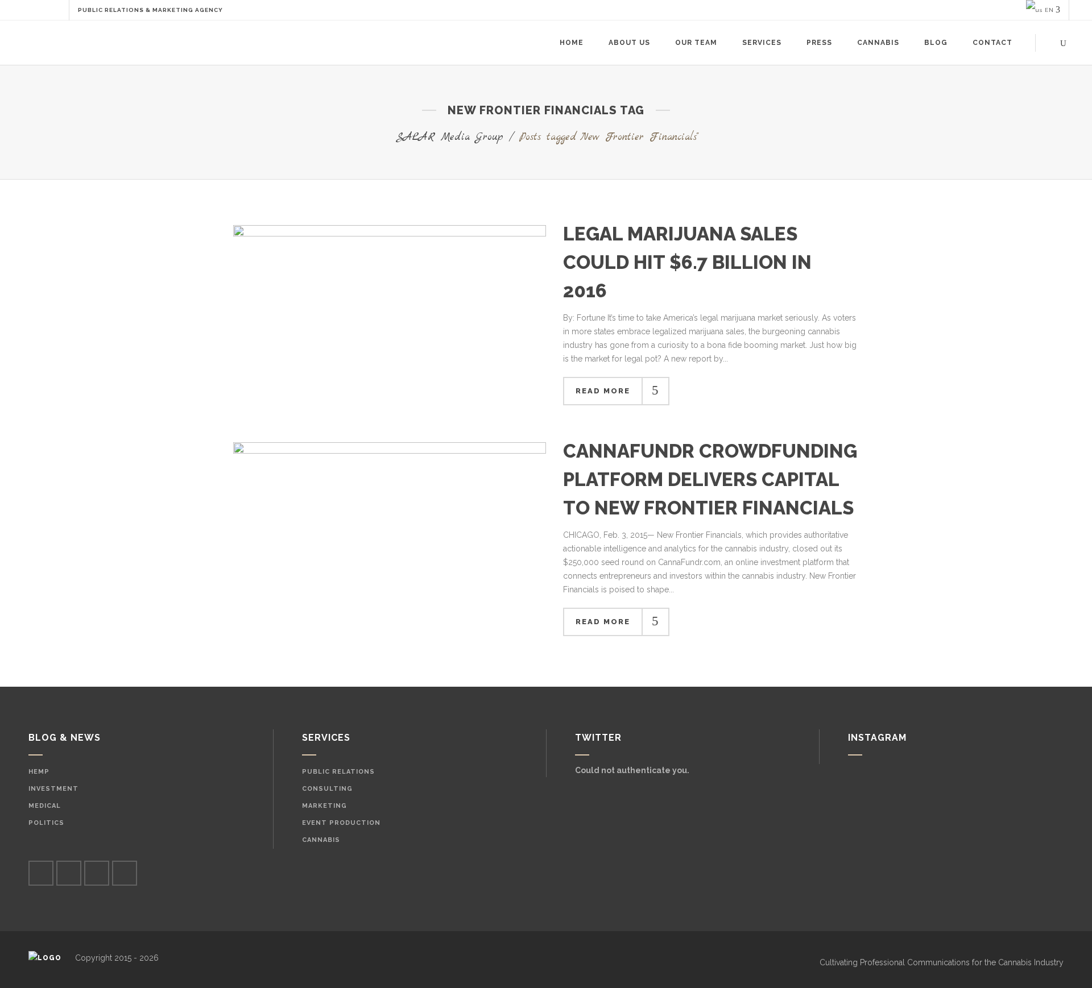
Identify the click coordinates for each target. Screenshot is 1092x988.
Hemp (38, 771)
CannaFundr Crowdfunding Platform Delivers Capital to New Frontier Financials (710, 479)
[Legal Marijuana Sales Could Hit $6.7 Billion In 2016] (389, 315)
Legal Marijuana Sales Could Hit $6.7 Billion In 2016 (687, 262)
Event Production (341, 823)
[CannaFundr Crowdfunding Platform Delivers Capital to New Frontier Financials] (389, 546)
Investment (53, 788)
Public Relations (338, 771)
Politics (46, 823)
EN (1048, 10)
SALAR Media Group (449, 137)
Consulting (327, 788)
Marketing (324, 806)
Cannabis (321, 840)
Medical (44, 806)
